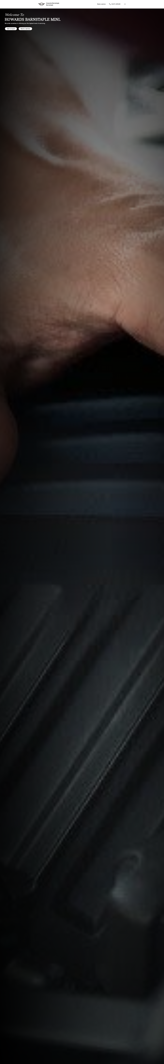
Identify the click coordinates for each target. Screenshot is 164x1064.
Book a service (101, 4)
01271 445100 (116, 4)
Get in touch (11, 29)
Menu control (125, 4)
